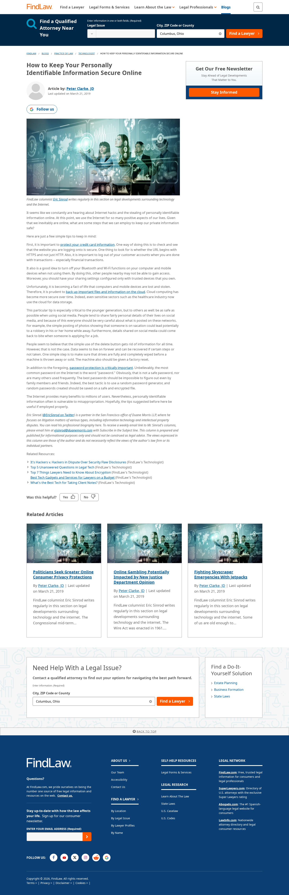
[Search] (258, 7)
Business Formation (229, 689)
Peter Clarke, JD (80, 88)
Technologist (86, 53)
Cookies (80, 883)
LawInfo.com (228, 820)
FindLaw (31, 53)
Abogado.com (228, 804)
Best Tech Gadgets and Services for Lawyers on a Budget (72, 477)
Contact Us (118, 787)
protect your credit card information (87, 244)
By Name (117, 833)
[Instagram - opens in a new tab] (85, 857)
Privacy (45, 883)
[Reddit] (96, 857)
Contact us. (65, 795)
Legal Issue (96, 25)
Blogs (45, 53)
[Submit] (87, 836)
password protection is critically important (101, 368)
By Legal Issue (120, 818)
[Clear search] (220, 33)
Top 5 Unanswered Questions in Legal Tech (62, 467)
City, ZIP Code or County (175, 25)
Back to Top (146, 731)
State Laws (222, 696)
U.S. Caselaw (169, 811)
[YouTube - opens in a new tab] (64, 857)
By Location (118, 811)
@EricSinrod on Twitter (58, 415)
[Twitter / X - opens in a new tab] (75, 857)
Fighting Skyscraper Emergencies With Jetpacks (220, 574)
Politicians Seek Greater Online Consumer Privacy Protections (63, 574)
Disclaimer (63, 883)
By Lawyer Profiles (123, 825)
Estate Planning (225, 683)
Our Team (117, 772)
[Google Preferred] (106, 857)
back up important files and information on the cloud (105, 292)
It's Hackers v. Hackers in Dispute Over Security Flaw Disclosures (78, 462)
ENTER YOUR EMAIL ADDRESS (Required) (54, 829)
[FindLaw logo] (41, 7)
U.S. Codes (168, 818)
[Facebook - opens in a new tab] (53, 857)
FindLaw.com (228, 772)
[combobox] (121, 33)
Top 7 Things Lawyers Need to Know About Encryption (70, 472)
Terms (31, 883)
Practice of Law (63, 53)
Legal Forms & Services (176, 772)
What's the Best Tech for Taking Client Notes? (64, 482)
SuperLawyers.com (232, 788)
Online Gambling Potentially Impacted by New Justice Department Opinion (141, 577)
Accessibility (119, 779)
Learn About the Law (175, 796)
